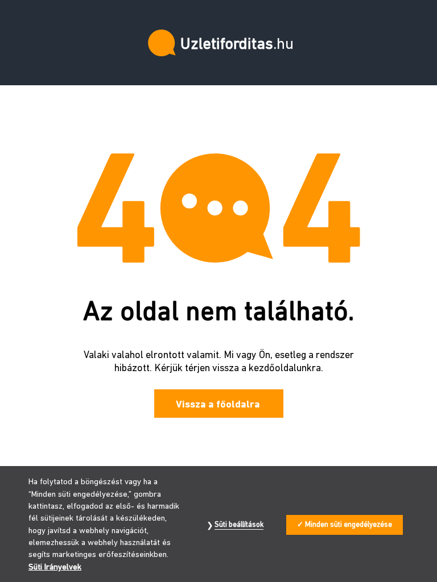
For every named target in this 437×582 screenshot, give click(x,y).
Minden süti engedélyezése (348, 525)
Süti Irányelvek (54, 567)
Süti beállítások (239, 525)
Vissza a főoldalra (218, 405)
